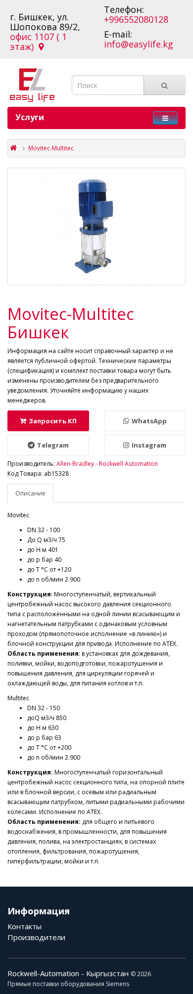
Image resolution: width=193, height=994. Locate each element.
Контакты (24, 926)
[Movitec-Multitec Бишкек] (96, 226)
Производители (36, 937)
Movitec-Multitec (51, 148)
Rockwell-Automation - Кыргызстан (69, 973)
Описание (30, 493)
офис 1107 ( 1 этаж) (38, 41)
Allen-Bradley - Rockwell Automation (107, 463)
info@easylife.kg (138, 44)
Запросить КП (53, 420)
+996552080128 (136, 19)
